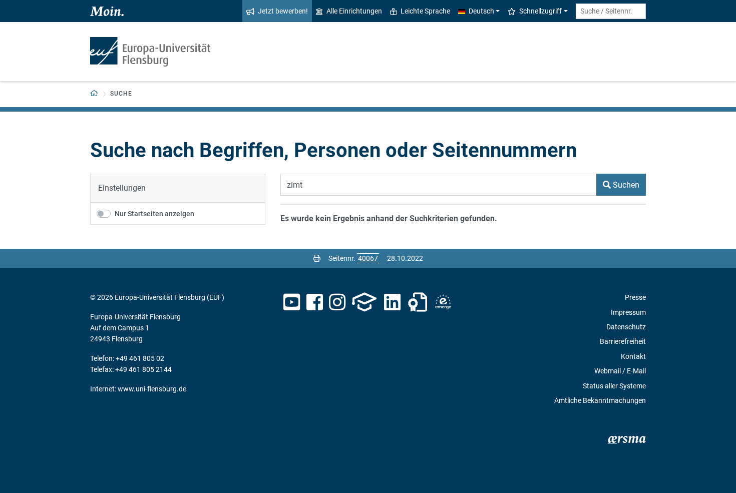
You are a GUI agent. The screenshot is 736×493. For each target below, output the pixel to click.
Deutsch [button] (481, 11)
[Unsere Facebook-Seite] (314, 302)
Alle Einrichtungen (354, 11)
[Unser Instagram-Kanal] (337, 302)
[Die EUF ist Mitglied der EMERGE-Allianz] (443, 302)
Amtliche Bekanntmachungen (600, 400)
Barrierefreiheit (623, 341)
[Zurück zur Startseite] (150, 52)
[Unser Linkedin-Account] (392, 302)
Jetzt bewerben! (283, 11)
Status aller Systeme (614, 386)
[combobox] (611, 11)
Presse (635, 297)
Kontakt (633, 356)
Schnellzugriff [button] (540, 11)
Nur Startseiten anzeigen (154, 214)
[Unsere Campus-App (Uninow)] (364, 302)
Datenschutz (626, 327)
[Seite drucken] (316, 258)
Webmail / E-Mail (620, 371)
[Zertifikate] (417, 302)
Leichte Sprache (425, 11)
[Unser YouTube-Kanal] (291, 302)
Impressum (628, 312)
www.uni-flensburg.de (152, 389)
